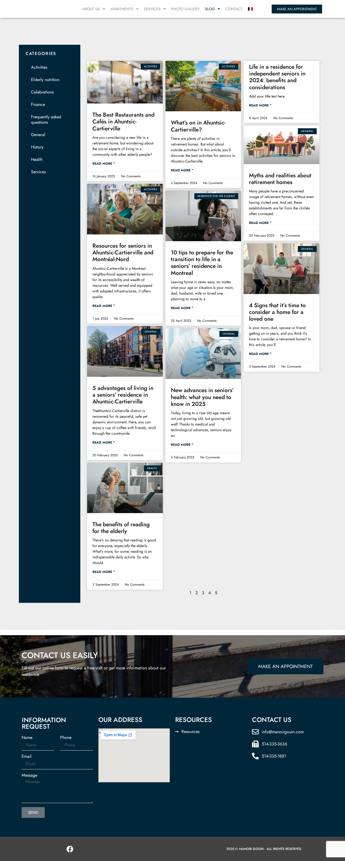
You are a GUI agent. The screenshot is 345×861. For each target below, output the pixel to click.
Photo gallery (185, 9)
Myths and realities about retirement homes (280, 178)
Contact (234, 9)
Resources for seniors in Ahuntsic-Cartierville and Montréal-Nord (122, 252)
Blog (210, 9)
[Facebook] (70, 849)
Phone (65, 737)
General (38, 135)
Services (152, 9)
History (37, 147)
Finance (38, 104)
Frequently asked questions (46, 119)
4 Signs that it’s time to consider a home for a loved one (277, 312)
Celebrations (42, 92)
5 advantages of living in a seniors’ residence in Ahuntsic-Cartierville (122, 395)
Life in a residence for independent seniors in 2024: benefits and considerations (277, 77)
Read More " (103, 163)
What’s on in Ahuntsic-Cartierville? (198, 126)
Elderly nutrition (45, 80)
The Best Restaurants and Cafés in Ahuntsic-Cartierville (123, 121)
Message (29, 775)
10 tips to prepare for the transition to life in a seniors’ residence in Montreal (202, 262)
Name (27, 737)
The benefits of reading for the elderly (121, 527)
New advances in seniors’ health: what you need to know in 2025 (202, 397)
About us (91, 9)
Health (37, 159)
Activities (39, 67)
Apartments (122, 9)
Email (27, 756)
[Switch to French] (250, 9)
